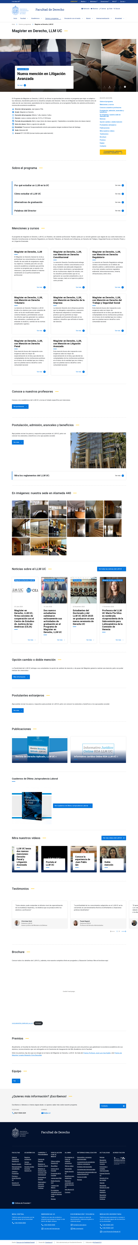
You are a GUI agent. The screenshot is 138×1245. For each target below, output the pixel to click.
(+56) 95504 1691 (108, 1225)
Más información (20, 677)
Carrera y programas (53, 18)
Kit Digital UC (97, 1242)
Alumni (89, 18)
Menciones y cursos (107, 104)
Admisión (74, 1)
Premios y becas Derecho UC (16, 1178)
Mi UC (114, 1)
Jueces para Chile (56, 1178)
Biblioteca (93, 1)
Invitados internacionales (84, 1167)
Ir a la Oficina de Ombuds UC (111, 1231)
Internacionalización (104, 18)
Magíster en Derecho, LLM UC (24, 580)
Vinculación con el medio (73, 18)
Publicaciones (105, 128)
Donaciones (104, 1)
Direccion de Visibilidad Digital (25, 1242)
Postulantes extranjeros (108, 125)
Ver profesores (20, 406)
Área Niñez (54, 1166)
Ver (16, 1081)
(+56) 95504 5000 (49, 1225)
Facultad (24, 18)
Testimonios (104, 134)
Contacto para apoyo (79, 1225)
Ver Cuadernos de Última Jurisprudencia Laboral (73, 806)
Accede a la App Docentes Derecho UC (29, 1168)
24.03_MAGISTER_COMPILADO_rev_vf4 (22, 1023)
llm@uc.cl (46, 1113)
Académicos (36, 18)
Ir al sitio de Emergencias (52, 1228)
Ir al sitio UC (15, 1)
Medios (84, 1)
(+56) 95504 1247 (108, 1228)
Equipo (102, 143)
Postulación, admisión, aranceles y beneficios (112, 111)
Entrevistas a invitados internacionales (104, 1168)
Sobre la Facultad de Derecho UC (15, 1159)
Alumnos (94, 9)
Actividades (68, 1169)
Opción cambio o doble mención (111, 122)
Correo (123, 1)
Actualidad (119, 18)
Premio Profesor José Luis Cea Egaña (96, 1053)
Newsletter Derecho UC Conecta (103, 1162)
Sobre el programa (106, 101)
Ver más (41, 287)
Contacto (103, 146)
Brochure (103, 137)
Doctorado (77, 580)
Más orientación (78, 1228)
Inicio (15, 18)
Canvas (102, 9)
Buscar (117, 9)
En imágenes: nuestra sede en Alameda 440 (110, 115)
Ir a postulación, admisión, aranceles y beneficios (112, 152)
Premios (103, 140)
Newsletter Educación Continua (103, 1197)
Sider (109, 9)
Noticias (103, 119)
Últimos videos (69, 1166)
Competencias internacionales (86, 1169)
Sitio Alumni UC (69, 1189)
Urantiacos (48, 1242)
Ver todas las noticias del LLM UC (112, 569)
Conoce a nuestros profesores (110, 107)
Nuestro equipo (16, 1164)
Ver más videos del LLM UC (114, 838)
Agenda (102, 1183)
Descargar (38, 1023)
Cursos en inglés (82, 1177)
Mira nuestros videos (107, 131)
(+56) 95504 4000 (20, 1223)
